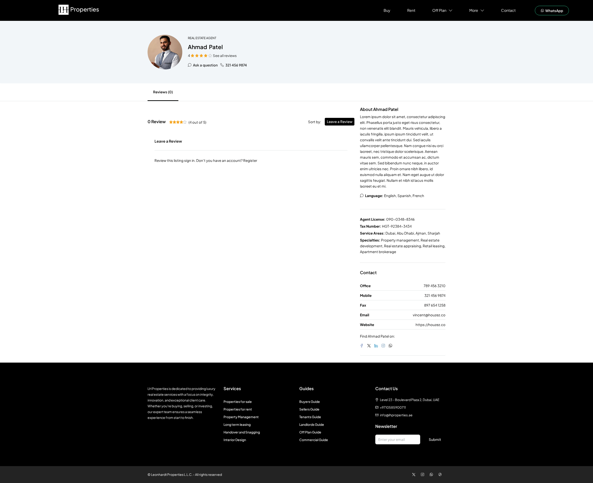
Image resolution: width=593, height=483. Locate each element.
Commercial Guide (313, 440)
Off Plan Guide (310, 432)
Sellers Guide (309, 409)
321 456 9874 (236, 65)
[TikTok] (441, 474)
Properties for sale (238, 401)
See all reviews (225, 55)
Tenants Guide (310, 417)
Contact (508, 10)
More (473, 10)
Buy (387, 10)
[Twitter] (369, 345)
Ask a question (205, 65)
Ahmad (197, 46)
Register (250, 160)
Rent (411, 10)
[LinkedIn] (377, 345)
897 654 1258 (434, 305)
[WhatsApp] (391, 345)
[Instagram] (384, 345)
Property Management (241, 417)
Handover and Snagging (242, 432)
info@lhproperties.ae (396, 415)
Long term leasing (237, 424)
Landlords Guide (311, 424)
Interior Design (235, 440)
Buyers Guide (309, 401)
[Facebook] (362, 345)
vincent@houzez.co (429, 315)
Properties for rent (238, 409)
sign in (189, 160)
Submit (435, 439)
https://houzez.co (430, 324)
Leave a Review (339, 121)
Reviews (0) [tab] (163, 92)
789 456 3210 (434, 285)
